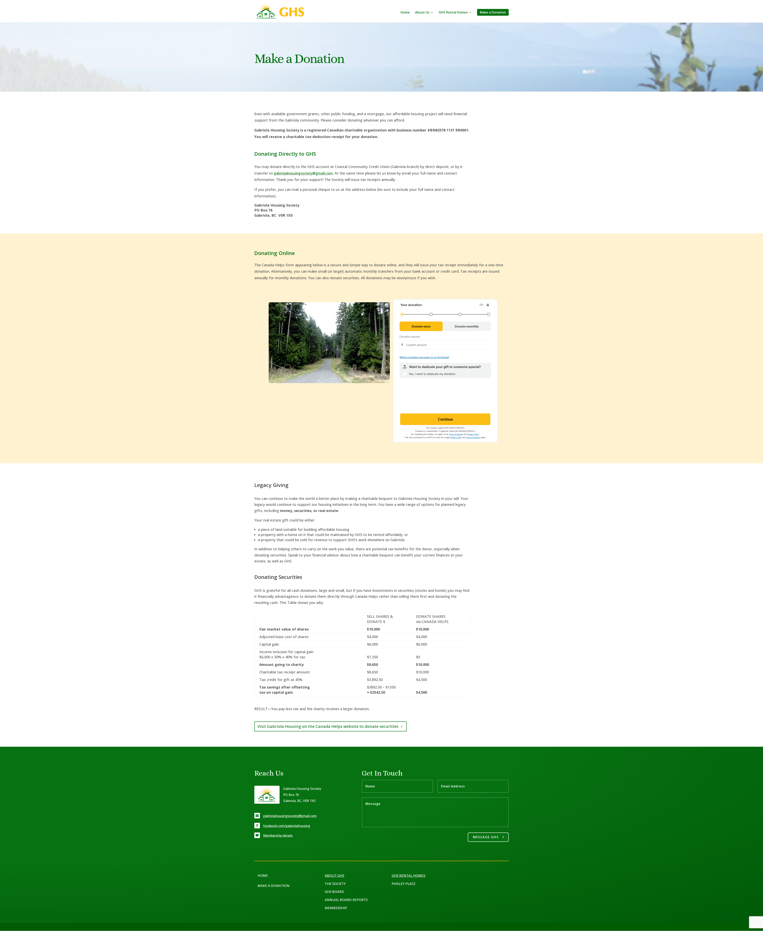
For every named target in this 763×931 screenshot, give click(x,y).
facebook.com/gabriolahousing (286, 826)
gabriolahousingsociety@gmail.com (303, 173)
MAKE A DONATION (274, 885)
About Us (422, 12)
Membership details (278, 835)
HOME (263, 875)
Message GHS (486, 837)
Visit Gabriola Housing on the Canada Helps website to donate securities (328, 726)
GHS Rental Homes (453, 12)
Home (405, 12)
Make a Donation (493, 12)
